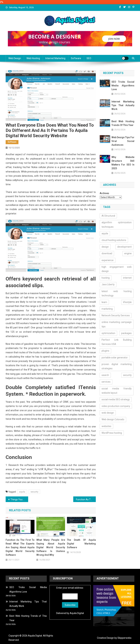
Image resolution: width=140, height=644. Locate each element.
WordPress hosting (112, 432)
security (34, 491)
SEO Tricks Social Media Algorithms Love (122, 85)
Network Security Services (116, 315)
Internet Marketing (55, 58)
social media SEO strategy (116, 399)
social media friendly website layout (117, 390)
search (105, 375)
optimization (108, 333)
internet (127, 277)
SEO (89, 58)
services (106, 381)
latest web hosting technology (117, 293)
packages (126, 333)
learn (104, 302)
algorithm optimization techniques (117, 224)
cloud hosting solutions (114, 240)
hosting (106, 277)
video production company (116, 406)
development (124, 246)
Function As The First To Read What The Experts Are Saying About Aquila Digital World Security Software (20, 547)
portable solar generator (115, 357)
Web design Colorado (113, 419)
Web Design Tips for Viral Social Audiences (122, 141)
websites (106, 426)
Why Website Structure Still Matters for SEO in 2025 (122, 163)
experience (108, 260)
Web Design (14, 58)
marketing (107, 308)
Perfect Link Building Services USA (117, 341)
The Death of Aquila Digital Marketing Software (81, 544)
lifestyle (127, 302)
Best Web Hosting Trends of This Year (122, 123)
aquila (22, 491)
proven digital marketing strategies (117, 366)
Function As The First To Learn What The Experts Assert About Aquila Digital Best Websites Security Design (86, 499)
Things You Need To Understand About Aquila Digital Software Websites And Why (19, 499)
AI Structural (108, 215)
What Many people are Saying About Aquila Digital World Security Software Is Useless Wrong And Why (50, 547)
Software (76, 58)
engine (128, 253)
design (105, 246)
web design (108, 412)
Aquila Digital (77, 613)
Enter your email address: (70, 587)
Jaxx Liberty (108, 284)
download (107, 253)
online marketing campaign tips (117, 324)
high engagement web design (117, 269)
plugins (105, 350)
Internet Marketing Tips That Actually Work (122, 105)
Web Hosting (33, 58)
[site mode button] (125, 58)
